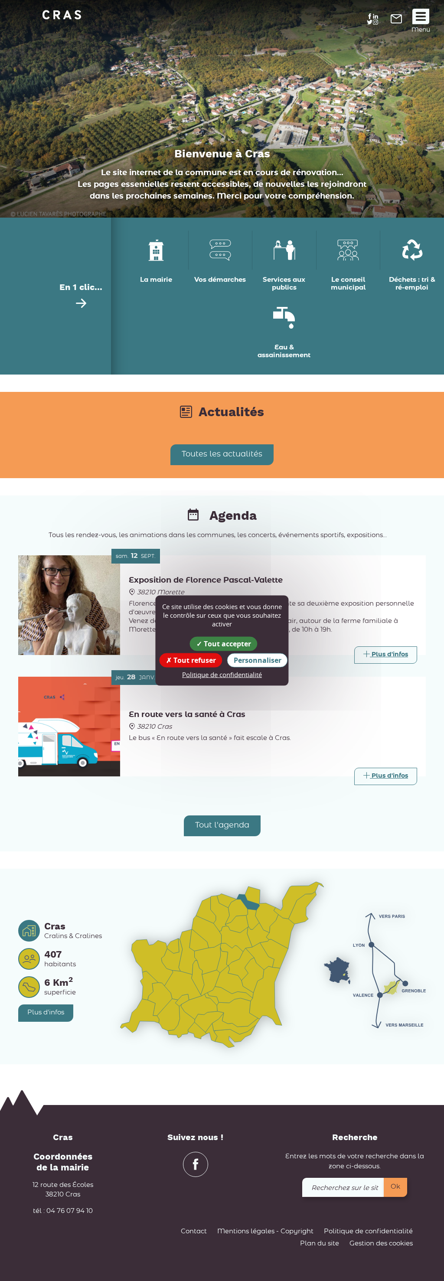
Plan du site (319, 1243)
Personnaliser (257, 660)
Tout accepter (226, 643)
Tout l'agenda (222, 825)
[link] (396, 21)
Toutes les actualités (222, 454)
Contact (194, 1231)
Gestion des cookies (381, 1243)
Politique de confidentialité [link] (222, 674)
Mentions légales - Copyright (265, 1231)
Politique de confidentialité (368, 1231)
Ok (395, 1186)
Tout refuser (194, 660)
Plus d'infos (45, 1012)
